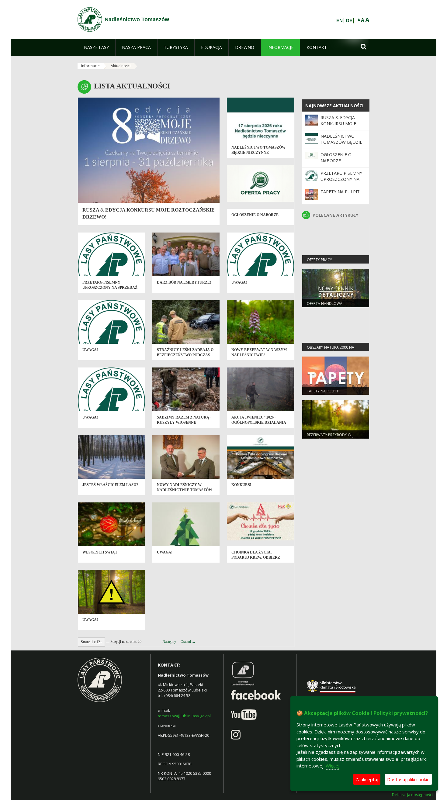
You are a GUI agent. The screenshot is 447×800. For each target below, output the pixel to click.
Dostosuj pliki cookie (408, 779)
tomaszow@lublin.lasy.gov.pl (184, 716)
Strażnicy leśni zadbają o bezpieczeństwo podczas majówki (185, 355)
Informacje (90, 65)
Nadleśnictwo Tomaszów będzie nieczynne (341, 142)
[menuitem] (96, 47)
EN (339, 20)
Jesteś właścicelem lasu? (110, 485)
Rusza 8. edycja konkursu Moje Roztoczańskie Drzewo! (338, 127)
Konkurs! (241, 485)
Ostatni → (188, 642)
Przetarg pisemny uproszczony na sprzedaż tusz (109, 287)
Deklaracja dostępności (412, 795)
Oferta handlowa (324, 303)
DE (349, 20)
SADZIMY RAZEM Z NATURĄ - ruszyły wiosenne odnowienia (184, 422)
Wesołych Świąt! (100, 552)
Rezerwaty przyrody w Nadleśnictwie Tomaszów (332, 437)
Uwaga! (239, 282)
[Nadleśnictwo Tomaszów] (90, 19)
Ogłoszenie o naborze (255, 215)
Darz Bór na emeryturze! (184, 282)
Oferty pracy (319, 259)
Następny (169, 642)
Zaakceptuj (366, 779)
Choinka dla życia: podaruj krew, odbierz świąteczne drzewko (255, 557)
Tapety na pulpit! (341, 192)
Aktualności (120, 65)
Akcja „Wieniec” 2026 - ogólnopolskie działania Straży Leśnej (258, 422)
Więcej (332, 766)
